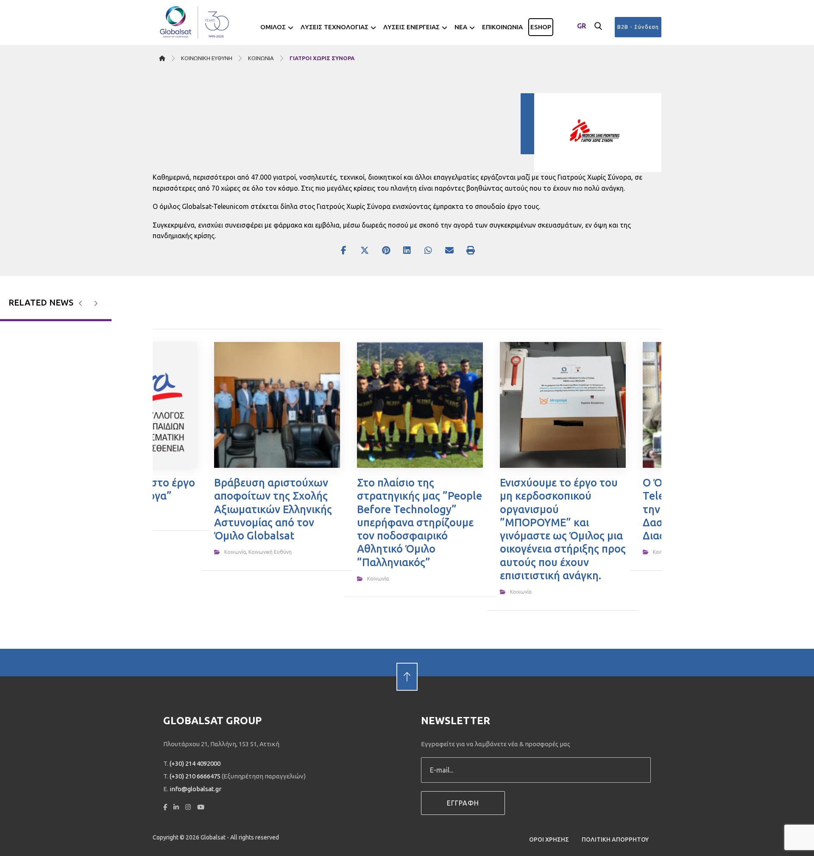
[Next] (95, 303)
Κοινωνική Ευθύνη (270, 552)
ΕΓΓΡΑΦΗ (463, 803)
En (581, 40)
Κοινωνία (235, 552)
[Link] (407, 662)
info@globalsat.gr (195, 788)
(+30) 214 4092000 (195, 763)
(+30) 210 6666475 (195, 776)
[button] (598, 26)
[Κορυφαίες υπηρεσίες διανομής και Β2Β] (195, 22)
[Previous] (81, 303)
